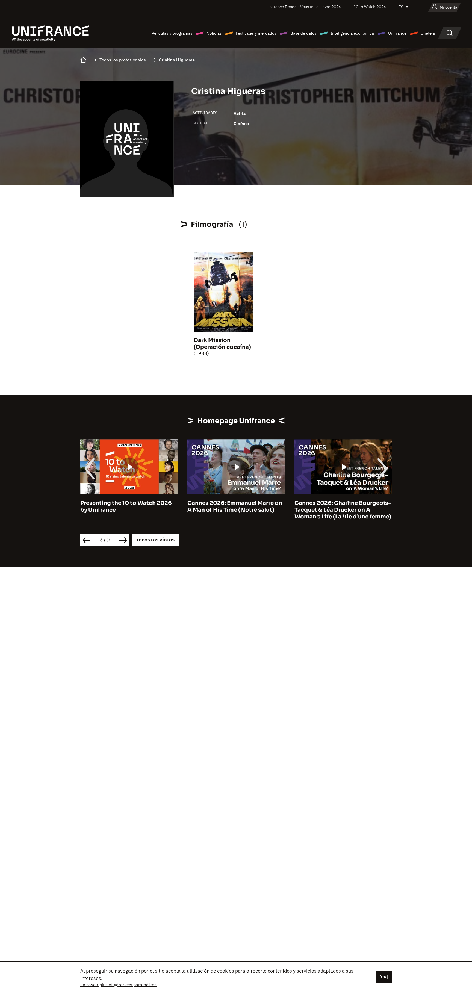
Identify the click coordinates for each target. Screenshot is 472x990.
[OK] (384, 976)
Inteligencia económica (352, 33)
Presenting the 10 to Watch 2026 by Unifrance (126, 506)
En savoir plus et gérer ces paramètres (118, 984)
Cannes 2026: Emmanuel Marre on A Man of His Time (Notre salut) (234, 506)
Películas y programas (172, 33)
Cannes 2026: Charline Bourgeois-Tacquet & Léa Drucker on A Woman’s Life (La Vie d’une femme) (342, 510)
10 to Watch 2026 (369, 6)
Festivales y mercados (256, 33)
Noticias (214, 33)
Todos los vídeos (155, 540)
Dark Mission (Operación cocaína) (222, 343)
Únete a (428, 33)
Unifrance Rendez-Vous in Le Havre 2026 (304, 6)
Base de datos (303, 33)
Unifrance (397, 33)
